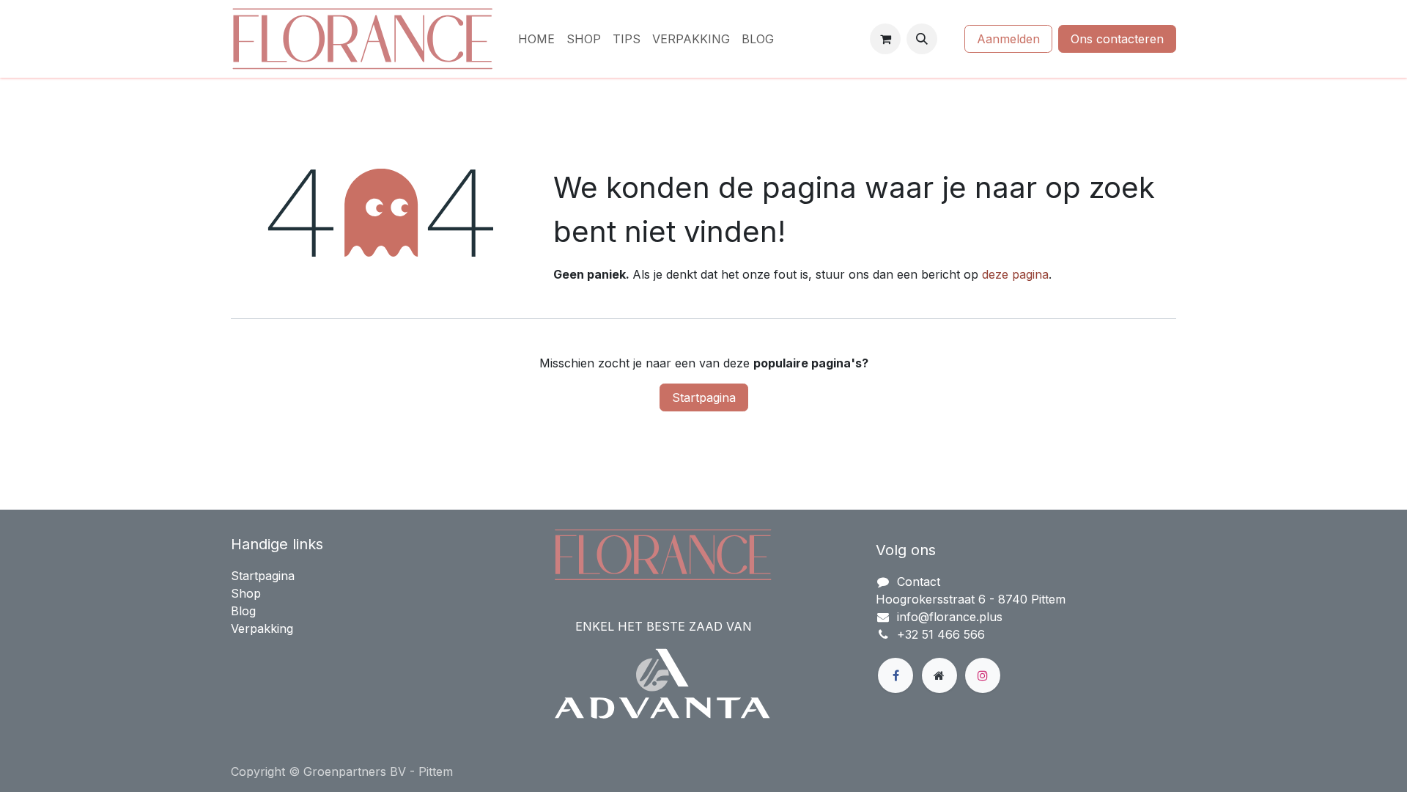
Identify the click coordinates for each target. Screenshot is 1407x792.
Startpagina (704, 397)
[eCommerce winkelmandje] (885, 38)
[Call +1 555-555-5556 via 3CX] (951, 39)
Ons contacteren (1117, 39)
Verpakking (262, 628)
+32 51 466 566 (941, 634)
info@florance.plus (949, 616)
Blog (243, 611)
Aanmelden (1008, 39)
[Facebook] (895, 675)
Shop (246, 593)
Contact (918, 581)
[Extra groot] (939, 675)
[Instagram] (982, 675)
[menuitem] (536, 39)
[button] (921, 38)
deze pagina (1015, 274)
